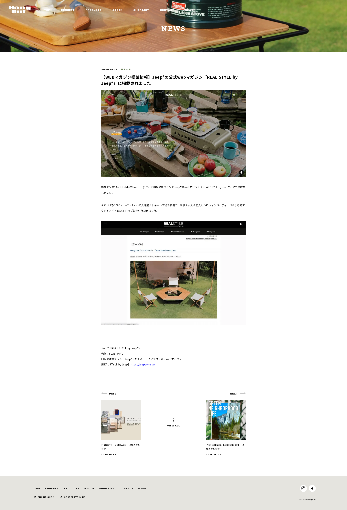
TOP (37, 488)
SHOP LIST (107, 488)
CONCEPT (52, 488)
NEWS (142, 488)
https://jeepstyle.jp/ (142, 364)
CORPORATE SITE (74, 497)
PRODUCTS (72, 488)
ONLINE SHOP (46, 497)
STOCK (89, 488)
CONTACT (126, 488)
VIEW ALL (173, 425)
